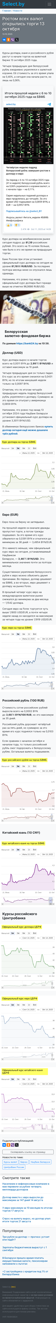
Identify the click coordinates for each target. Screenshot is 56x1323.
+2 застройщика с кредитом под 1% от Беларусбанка (25, 1273)
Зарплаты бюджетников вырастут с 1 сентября (24, 1249)
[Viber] (12, 39)
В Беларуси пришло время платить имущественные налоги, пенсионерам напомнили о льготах (24, 1260)
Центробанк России (14, 1167)
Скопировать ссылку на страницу (28, 1152)
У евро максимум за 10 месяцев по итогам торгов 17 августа (27, 1209)
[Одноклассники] (8, 39)
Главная (6, 10)
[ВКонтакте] (4, 39)
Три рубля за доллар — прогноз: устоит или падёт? (26, 1238)
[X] (17, 39)
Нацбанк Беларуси (40, 1162)
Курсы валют (10, 1162)
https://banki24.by (27, 343)
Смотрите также (16, 1178)
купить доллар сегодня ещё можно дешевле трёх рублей (27, 430)
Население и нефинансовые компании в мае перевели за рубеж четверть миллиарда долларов (25, 1186)
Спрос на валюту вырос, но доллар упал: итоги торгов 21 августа (26, 1220)
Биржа (23, 1162)
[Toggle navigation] (49, 4)
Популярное (12, 1231)
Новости (17, 10)
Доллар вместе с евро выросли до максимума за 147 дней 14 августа (22, 1199)
